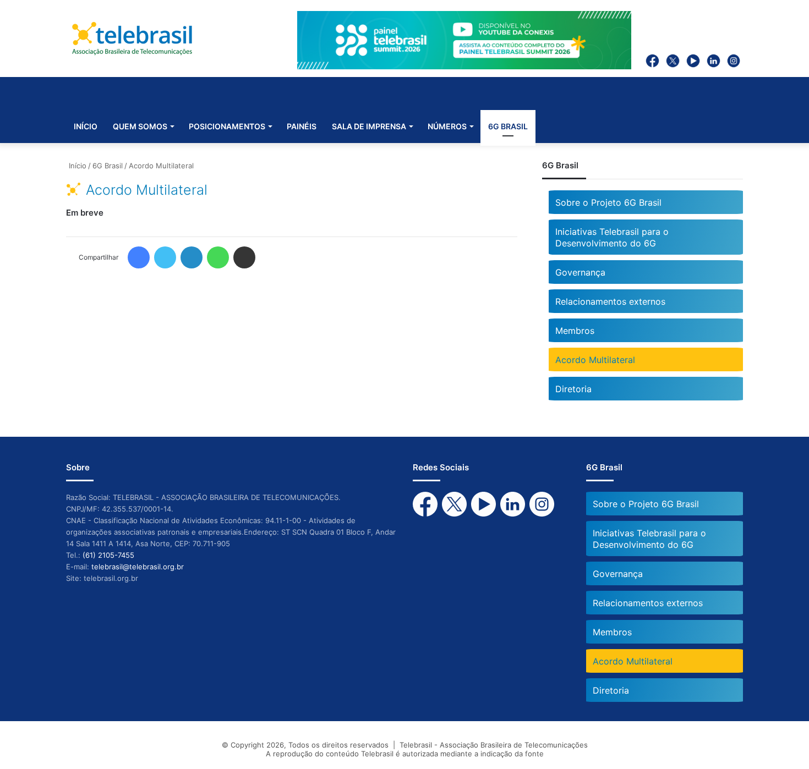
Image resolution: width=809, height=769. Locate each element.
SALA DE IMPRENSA (369, 126)
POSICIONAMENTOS (227, 126)
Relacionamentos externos (610, 301)
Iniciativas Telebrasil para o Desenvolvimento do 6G (612, 237)
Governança (580, 272)
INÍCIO (85, 126)
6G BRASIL (508, 126)
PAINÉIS (301, 126)
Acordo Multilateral (595, 359)
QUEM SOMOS (140, 126)
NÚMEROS (447, 126)
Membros (574, 330)
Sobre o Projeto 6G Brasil (608, 202)
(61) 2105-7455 (108, 555)
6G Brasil (107, 165)
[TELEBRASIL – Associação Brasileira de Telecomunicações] (132, 38)
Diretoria (573, 388)
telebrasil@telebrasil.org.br (137, 566)
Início (76, 165)
